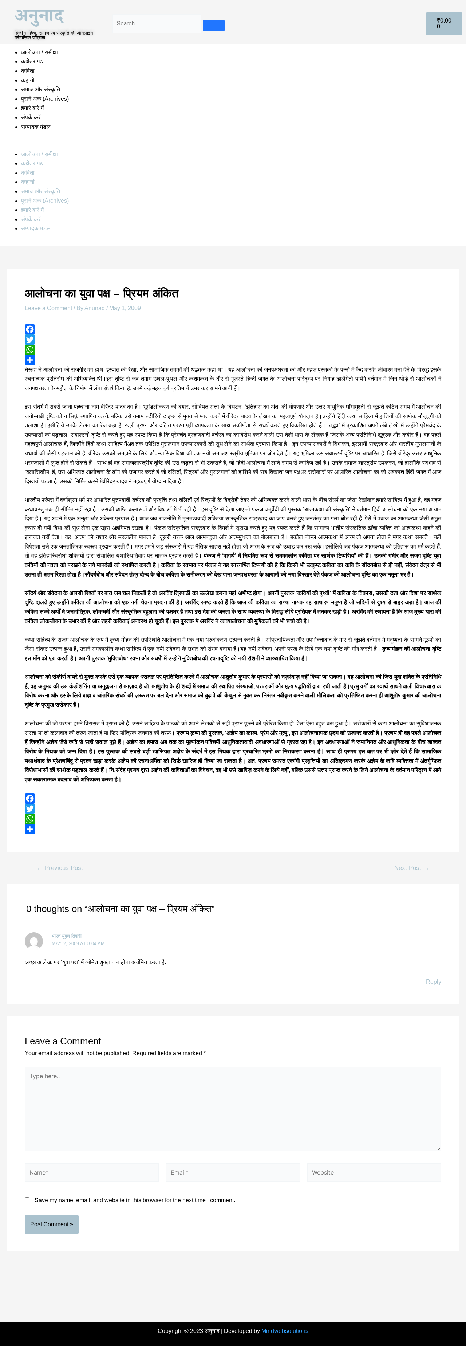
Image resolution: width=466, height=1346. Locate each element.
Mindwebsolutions (284, 1331)
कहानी (28, 80)
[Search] (214, 25)
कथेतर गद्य (32, 61)
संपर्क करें (31, 117)
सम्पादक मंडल (36, 127)
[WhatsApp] (233, 350)
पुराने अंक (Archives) (45, 99)
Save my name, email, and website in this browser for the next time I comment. (135, 1200)
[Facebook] (233, 329)
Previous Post (60, 868)
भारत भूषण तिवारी (67, 936)
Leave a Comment (48, 308)
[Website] (374, 1174)
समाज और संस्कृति (40, 89)
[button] (233, 145)
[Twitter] (233, 339)
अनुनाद (39, 18)
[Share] (233, 360)
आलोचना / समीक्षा (39, 52)
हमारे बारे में (33, 108)
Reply (433, 982)
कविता (28, 71)
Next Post (411, 868)
